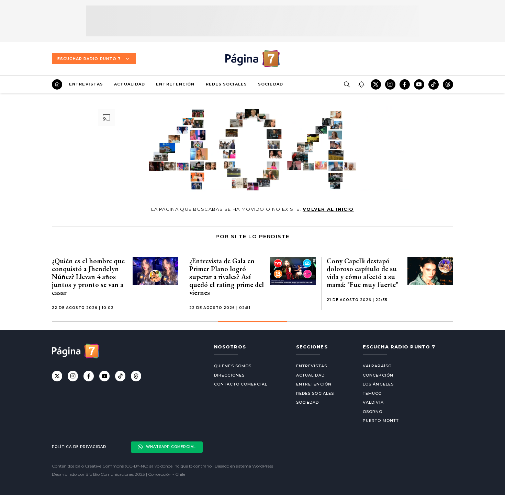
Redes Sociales (226, 84)
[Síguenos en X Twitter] (376, 84)
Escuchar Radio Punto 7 (89, 58)
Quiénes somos (232, 366)
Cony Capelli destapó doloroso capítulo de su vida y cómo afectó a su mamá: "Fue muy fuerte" (362, 272)
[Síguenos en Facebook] (405, 84)
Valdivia (373, 402)
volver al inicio (328, 209)
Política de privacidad (79, 447)
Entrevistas (86, 84)
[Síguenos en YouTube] (419, 84)
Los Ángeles (378, 384)
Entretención (175, 84)
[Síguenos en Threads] (448, 84)
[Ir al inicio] (57, 84)
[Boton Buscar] (346, 84)
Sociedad (270, 84)
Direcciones (229, 375)
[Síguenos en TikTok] (433, 84)
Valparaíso (377, 366)
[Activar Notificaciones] (361, 84)
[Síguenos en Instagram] (390, 84)
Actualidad (129, 84)
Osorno (373, 411)
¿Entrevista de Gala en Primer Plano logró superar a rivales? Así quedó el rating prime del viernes (226, 276)
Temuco (372, 393)
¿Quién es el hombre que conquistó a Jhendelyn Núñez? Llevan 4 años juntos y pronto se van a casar (88, 276)
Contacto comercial (240, 384)
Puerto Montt (381, 420)
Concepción (378, 375)
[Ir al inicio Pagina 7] (252, 58)
